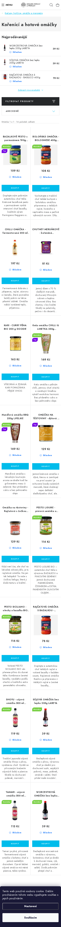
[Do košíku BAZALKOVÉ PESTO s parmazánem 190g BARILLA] (15, 188)
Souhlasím (30, 918)
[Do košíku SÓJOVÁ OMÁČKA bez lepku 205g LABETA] (46, 751)
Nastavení (30, 906)
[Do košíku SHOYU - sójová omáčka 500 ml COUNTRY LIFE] (15, 751)
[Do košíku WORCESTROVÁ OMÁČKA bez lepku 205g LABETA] (46, 843)
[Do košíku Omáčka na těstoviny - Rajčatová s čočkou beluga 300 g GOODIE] (15, 559)
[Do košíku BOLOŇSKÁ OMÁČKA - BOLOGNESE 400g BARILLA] (46, 188)
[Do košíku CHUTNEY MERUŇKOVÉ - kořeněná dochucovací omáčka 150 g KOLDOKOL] (46, 281)
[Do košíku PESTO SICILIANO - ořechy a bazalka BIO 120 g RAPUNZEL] (15, 658)
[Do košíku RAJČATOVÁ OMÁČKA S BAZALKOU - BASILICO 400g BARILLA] (46, 658)
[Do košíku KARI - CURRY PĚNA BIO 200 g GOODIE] (15, 377)
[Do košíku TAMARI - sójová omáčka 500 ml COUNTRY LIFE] (15, 843)
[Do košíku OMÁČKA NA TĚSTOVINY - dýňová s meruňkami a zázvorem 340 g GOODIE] (46, 466)
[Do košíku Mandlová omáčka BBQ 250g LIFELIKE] (15, 466)
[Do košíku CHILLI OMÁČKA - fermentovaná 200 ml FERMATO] (15, 281)
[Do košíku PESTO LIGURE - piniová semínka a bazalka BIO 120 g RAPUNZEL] (46, 559)
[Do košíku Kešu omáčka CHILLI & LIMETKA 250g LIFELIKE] (46, 377)
